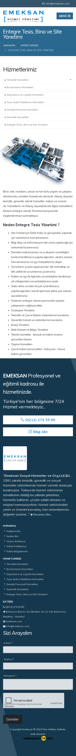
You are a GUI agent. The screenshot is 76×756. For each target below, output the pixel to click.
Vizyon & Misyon (16, 541)
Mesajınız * (10, 675)
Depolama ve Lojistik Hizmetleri (25, 94)
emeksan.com (14, 621)
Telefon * (9, 659)
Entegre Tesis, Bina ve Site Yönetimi (27, 124)
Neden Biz (12, 536)
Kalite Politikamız (16, 546)
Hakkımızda (13, 531)
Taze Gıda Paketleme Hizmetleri (25, 102)
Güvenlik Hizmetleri (18, 117)
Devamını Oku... (42, 514)
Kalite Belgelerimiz (17, 551)
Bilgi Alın (40, 431)
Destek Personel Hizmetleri (22, 109)
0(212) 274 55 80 (39, 419)
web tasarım (38, 733)
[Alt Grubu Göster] (70, 80)
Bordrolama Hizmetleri (20, 87)
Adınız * (8, 642)
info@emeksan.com (17, 626)
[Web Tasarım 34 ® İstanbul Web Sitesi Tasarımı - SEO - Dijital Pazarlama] (38, 738)
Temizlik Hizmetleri (17, 79)
